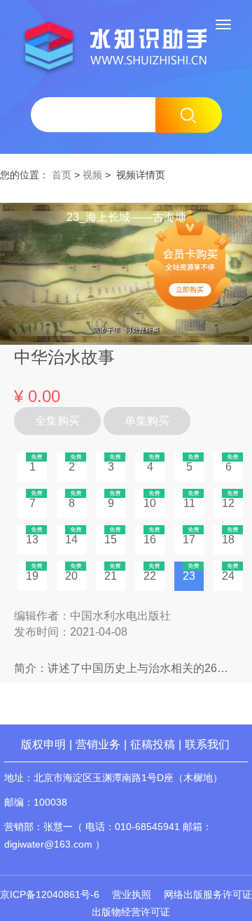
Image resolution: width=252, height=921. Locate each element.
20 (71, 576)
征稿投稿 (154, 744)
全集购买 (57, 421)
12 (228, 503)
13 (32, 539)
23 (189, 576)
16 (150, 539)
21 (110, 576)
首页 (61, 174)
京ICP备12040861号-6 (49, 894)
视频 (92, 174)
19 (32, 576)
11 (189, 503)
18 (228, 539)
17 (189, 539)
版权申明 (43, 744)
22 (150, 576)
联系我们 (207, 744)
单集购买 (147, 421)
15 (110, 539)
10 (150, 503)
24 (228, 576)
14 (71, 539)
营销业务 (98, 744)
